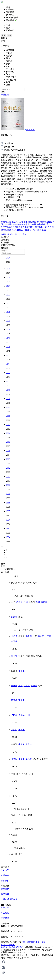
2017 (8, 338)
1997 (8, 511)
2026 (8, 258)
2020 (8, 312)
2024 (8, 277)
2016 (8, 347)
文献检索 (5, 95)
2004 (8, 450)
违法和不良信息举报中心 (12, 947)
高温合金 (48, 222)
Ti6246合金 (16, 230)
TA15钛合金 (46, 227)
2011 (8, 390)
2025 (8, 269)
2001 (8, 476)
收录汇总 (5, 234)
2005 (8, 442)
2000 (8, 485)
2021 (8, 303)
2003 (8, 459)
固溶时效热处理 (41, 224)
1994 (8, 537)
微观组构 (30, 224)
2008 (8, 416)
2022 (8, 295)
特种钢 (22, 224)
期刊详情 (22, 234)
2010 (8, 399)
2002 (8, 468)
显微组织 (41, 230)
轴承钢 (27, 222)
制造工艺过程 (35, 227)
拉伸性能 (33, 230)
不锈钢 (41, 222)
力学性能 (25, 230)
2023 (8, 286)
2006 (8, 433)
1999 (8, 494)
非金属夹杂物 (17, 222)
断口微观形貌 (22, 227)
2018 (8, 329)
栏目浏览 (14, 234)
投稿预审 (30, 129)
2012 (8, 381)
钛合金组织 (14, 224)
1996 (8, 520)
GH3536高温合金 (8, 227)
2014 (8, 364)
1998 (8, 502)
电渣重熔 (34, 222)
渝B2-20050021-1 (29, 942)
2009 (8, 407)
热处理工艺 (6, 222)
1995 (8, 528)
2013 (8, 373)
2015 (8, 355)
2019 (8, 321)
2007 (8, 424)
